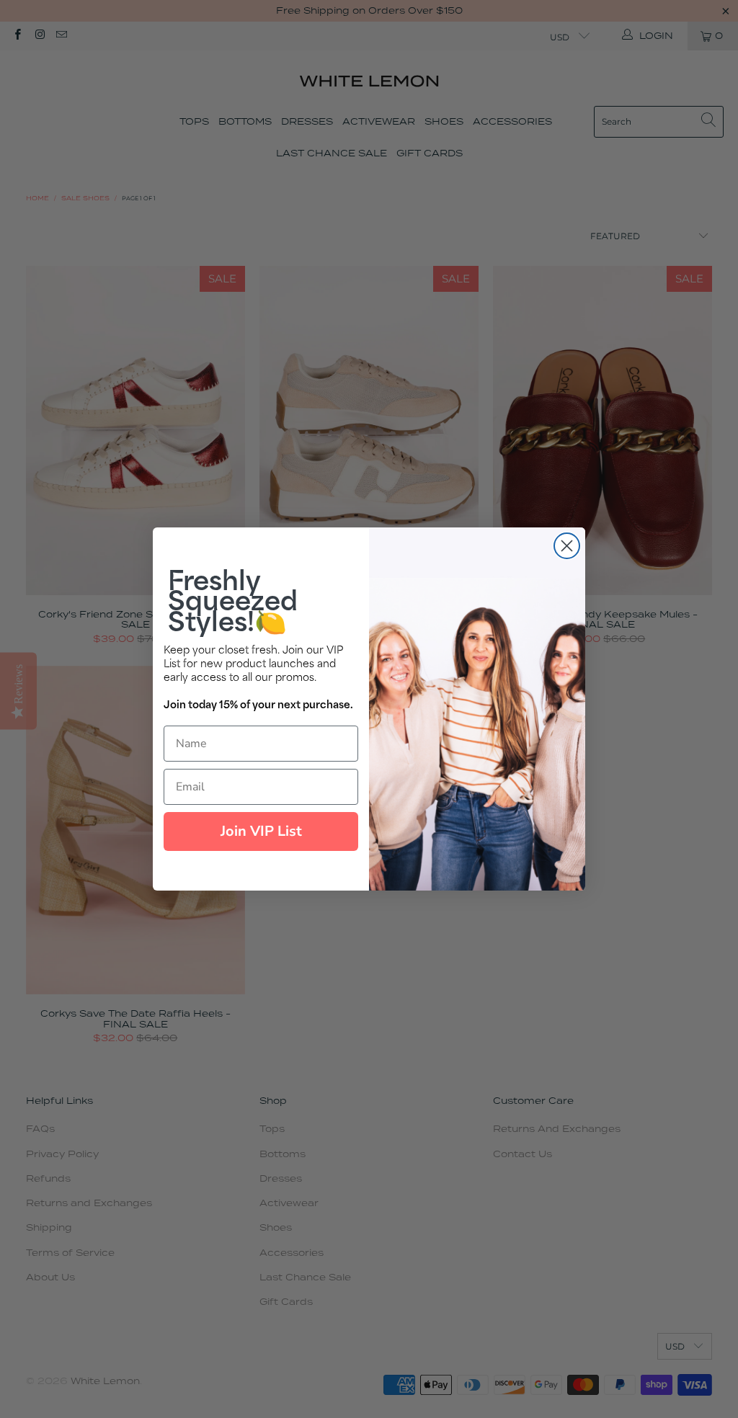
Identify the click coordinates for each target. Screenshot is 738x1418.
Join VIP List (261, 831)
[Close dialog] (566, 545)
